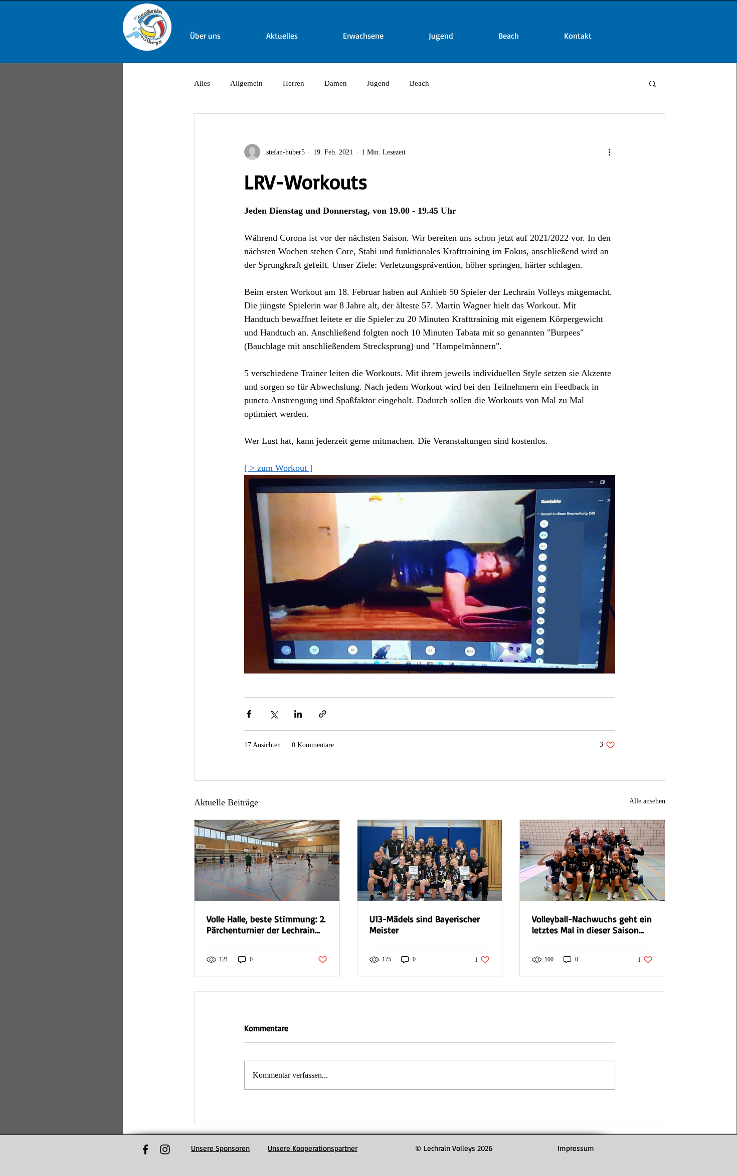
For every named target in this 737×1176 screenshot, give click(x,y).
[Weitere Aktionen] (609, 152)
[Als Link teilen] (322, 714)
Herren (293, 83)
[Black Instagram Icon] (164, 1149)
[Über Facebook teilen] (249, 714)
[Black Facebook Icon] (145, 1149)
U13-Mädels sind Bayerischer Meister (425, 924)
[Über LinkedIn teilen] (298, 714)
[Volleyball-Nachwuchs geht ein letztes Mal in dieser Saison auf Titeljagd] (592, 860)
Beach (419, 83)
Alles (202, 83)
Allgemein (246, 83)
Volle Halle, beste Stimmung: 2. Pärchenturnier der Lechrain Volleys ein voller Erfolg (266, 924)
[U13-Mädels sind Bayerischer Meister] (429, 860)
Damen (335, 83)
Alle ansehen (647, 801)
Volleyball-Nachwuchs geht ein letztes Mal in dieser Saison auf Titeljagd (592, 924)
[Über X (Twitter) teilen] (273, 714)
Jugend (378, 83)
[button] (652, 83)
